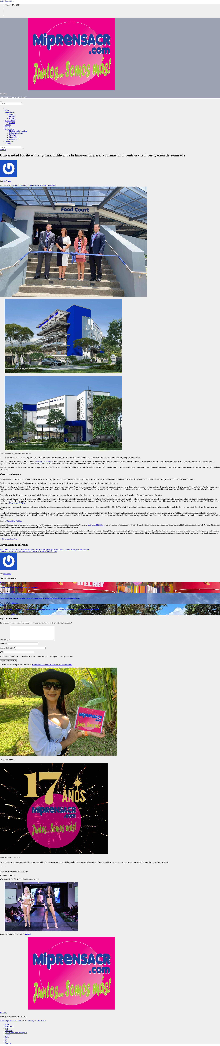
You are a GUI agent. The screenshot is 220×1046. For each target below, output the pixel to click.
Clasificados (9, 141)
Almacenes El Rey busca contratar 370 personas (18, 587)
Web (1, 652)
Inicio (7, 110)
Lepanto (12, 116)
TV (6, 1039)
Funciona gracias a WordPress (11, 1021)
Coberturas (8, 1031)
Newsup (31, 1021)
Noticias (8, 125)
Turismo (8, 143)
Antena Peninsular (7, 594)
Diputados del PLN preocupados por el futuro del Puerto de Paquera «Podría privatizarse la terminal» (40, 598)
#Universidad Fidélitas (48, 185)
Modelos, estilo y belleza (18, 131)
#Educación (24, 185)
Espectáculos (9, 129)
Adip (6, 1029)
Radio (7, 1037)
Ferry (6, 1041)
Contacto (8, 1043)
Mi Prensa (3, 93)
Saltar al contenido (6, 1)
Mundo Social (14, 137)
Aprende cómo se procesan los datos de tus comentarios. (52, 665)
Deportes (8, 127)
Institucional (9, 1027)
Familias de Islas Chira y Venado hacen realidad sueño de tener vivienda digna (28, 552)
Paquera (12, 119)
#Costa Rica (15, 185)
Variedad (12, 135)
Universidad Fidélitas (44, 461)
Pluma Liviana (10, 121)
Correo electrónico (7, 648)
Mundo (7, 1035)
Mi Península (9, 112)
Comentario (5, 640)
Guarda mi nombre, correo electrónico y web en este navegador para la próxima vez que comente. (38, 656)
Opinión (12, 123)
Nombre (3, 644)
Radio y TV (13, 139)
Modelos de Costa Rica (9, 539)
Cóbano (12, 114)
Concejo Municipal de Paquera (16, 1033)
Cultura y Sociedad (16, 133)
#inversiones (34, 185)
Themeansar (41, 1021)
